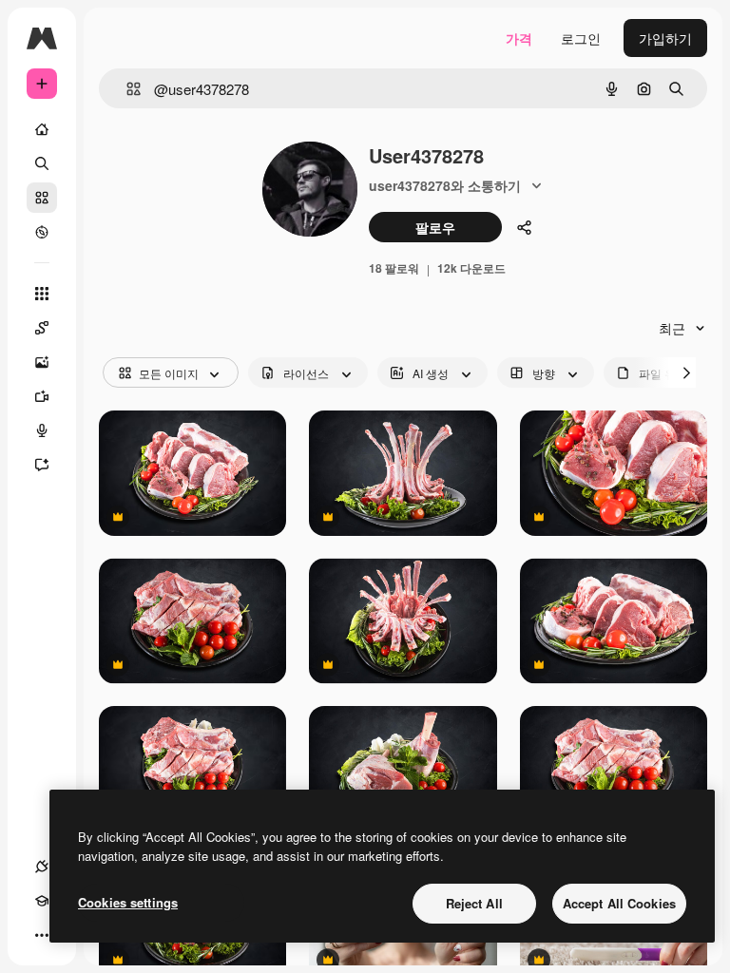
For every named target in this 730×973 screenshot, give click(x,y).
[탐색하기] (42, 232)
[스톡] (42, 197)
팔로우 (435, 227)
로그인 (581, 38)
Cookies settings (128, 902)
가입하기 (665, 38)
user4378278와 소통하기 (445, 185)
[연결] (42, 866)
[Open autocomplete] (126, 89)
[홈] (42, 129)
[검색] (42, 163)
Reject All (474, 903)
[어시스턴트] (42, 464)
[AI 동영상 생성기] (42, 396)
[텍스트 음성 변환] (42, 430)
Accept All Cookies (619, 903)
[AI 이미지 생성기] (42, 362)
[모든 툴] (42, 293)
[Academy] (42, 901)
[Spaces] (42, 328)
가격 (519, 38)
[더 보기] (42, 935)
